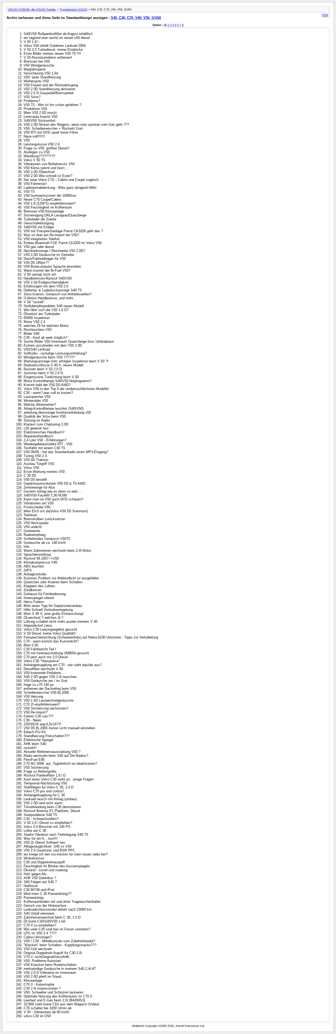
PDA (325, 15)
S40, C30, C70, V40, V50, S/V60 (136, 18)
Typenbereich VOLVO (73, 9)
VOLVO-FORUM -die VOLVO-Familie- (32, 9)
